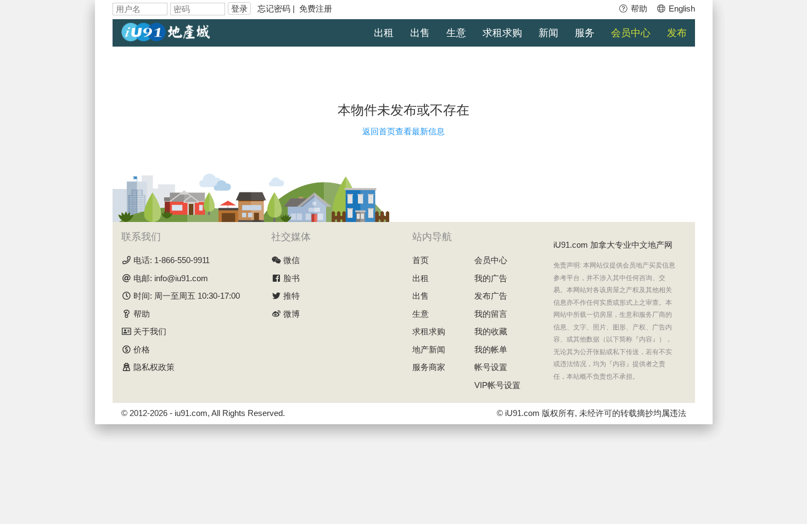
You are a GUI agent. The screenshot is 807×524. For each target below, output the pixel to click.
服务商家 (428, 367)
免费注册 (315, 8)
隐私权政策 (154, 367)
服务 (585, 32)
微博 (291, 313)
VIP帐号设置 (497, 385)
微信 (291, 260)
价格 (141, 349)
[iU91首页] (165, 31)
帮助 (638, 8)
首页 (420, 260)
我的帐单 (490, 349)
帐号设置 (490, 367)
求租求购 (502, 32)
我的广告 (490, 278)
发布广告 (490, 295)
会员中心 (631, 32)
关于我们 (149, 331)
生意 (456, 32)
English (680, 8)
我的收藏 (490, 331)
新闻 (548, 32)
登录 (239, 8)
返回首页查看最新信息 (403, 131)
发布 (677, 32)
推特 (291, 295)
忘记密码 (273, 8)
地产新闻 (428, 349)
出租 (384, 32)
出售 (420, 32)
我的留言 (490, 313)
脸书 (291, 278)
